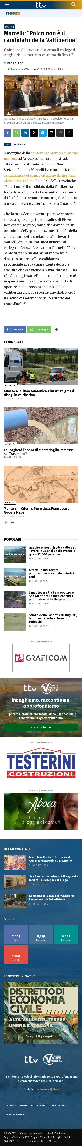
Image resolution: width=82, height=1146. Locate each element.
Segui (41, 926)
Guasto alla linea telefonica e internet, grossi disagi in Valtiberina (39, 393)
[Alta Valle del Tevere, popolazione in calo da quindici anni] (15, 577)
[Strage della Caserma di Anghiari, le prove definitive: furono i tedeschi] (15, 622)
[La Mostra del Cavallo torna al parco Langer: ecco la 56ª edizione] (15, 901)
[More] (56, 329)
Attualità (10, 385)
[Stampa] (60, 133)
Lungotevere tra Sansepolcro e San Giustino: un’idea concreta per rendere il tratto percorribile (52, 596)
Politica (9, 26)
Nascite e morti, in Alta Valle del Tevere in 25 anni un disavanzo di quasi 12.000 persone (52, 551)
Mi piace (16, 926)
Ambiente (10, 444)
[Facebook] (7, 133)
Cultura (9, 503)
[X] (34, 133)
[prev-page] (6, 523)
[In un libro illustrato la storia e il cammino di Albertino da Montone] (15, 862)
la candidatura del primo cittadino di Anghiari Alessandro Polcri (39, 175)
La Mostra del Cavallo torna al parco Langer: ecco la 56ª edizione (52, 897)
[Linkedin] (25, 133)
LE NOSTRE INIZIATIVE (19, 976)
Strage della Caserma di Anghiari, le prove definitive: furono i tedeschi (53, 618)
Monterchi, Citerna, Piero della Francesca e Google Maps (36, 510)
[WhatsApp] (16, 133)
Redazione (15, 63)
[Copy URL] (69, 133)
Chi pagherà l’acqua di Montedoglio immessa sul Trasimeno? (39, 452)
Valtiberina (19, 144)
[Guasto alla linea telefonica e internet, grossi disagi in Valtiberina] (41, 366)
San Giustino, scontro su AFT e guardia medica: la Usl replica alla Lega (53, 878)
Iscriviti (16, 946)
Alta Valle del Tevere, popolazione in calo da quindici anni (51, 573)
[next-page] (12, 523)
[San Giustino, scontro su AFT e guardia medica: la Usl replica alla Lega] (15, 882)
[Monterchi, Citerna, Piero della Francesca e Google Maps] (41, 484)
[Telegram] (43, 133)
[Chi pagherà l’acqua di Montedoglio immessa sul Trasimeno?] (41, 425)
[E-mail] (51, 133)
